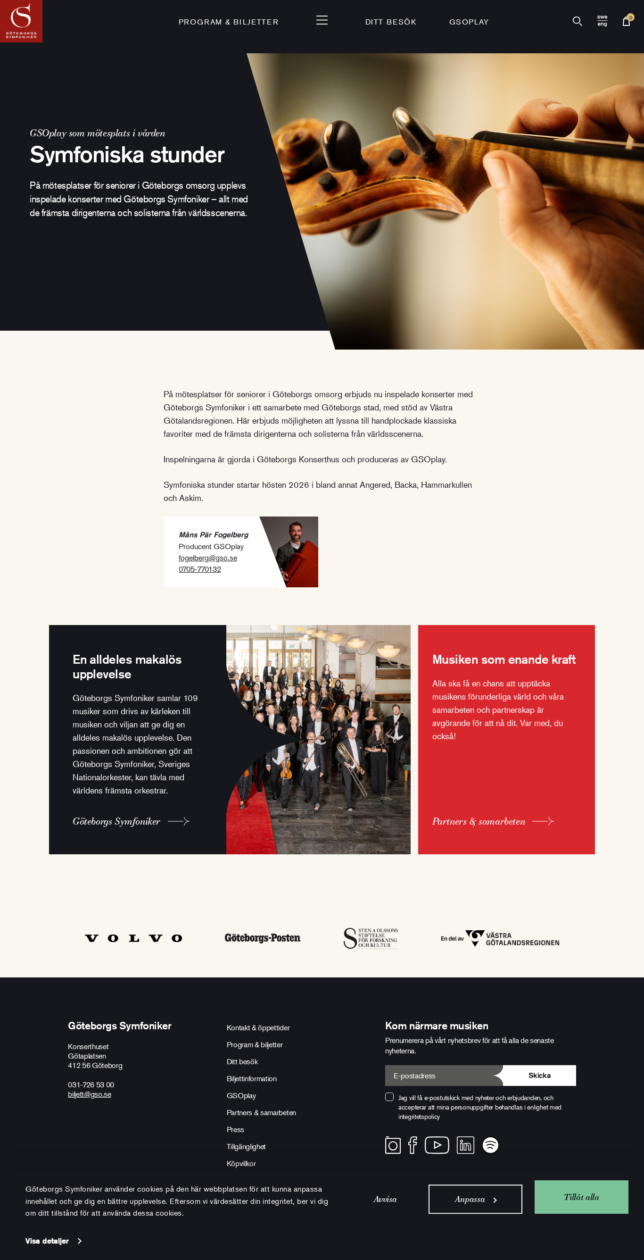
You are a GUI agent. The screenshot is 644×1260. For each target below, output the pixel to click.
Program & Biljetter (229, 21)
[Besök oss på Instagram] (393, 1145)
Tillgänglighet (246, 1146)
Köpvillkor (241, 1163)
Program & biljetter (255, 1044)
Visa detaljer (47, 1240)
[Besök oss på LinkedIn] (465, 1145)
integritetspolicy (419, 1116)
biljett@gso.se (89, 1094)
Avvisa (385, 1199)
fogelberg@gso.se (208, 557)
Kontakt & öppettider (258, 1027)
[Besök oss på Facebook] (412, 1145)
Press (235, 1129)
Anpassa (470, 1199)
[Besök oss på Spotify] (490, 1145)
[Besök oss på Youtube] (437, 1145)
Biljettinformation (252, 1078)
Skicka (539, 1075)
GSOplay (469, 21)
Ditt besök (391, 21)
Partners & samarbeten (261, 1112)
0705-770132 (200, 569)
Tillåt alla (581, 1197)
